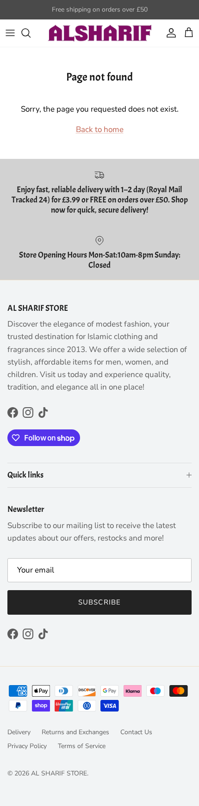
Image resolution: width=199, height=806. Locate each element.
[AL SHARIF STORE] (99, 33)
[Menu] (10, 33)
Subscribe (99, 602)
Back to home (100, 129)
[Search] (30, 33)
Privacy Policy (27, 746)
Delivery (19, 732)
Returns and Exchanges (75, 732)
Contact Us (136, 732)
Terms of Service (82, 746)
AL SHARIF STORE (59, 773)
